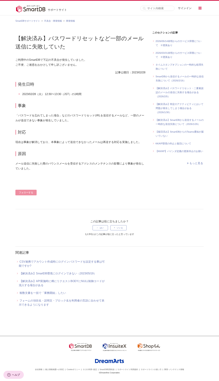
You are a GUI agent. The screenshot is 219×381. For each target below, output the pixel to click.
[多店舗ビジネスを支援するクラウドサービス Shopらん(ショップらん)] (149, 347)
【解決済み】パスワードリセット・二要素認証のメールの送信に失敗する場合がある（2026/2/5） (179, 92)
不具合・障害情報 (53, 21)
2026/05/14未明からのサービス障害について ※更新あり (178, 43)
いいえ (120, 228)
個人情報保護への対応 (54, 369)
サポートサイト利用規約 (127, 369)
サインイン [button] (185, 8)
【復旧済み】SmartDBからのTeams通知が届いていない (180, 133)
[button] (200, 8)
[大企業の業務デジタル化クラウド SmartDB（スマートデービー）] (80, 347)
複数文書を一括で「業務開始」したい (43, 292)
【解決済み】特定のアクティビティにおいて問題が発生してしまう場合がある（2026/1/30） (179, 108)
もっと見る (196, 163)
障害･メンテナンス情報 (174, 369)
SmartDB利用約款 (107, 369)
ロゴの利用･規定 (90, 369)
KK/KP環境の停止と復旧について (173, 143)
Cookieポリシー (73, 369)
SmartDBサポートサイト (27, 21)
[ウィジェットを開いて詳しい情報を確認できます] (13, 375)
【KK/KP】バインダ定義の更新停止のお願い (179, 151)
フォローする (26, 192)
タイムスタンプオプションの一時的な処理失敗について (179, 66)
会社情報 (38, 369)
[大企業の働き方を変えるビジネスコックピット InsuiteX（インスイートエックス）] (115, 347)
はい (102, 228)
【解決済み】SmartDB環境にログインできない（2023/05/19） (58, 273)
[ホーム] (31, 8)
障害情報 (70, 21)
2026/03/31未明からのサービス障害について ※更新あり (178, 55)
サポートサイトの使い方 (151, 369)
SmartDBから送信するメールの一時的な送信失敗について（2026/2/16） (180, 78)
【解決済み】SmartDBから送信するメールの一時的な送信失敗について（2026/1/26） (180, 122)
